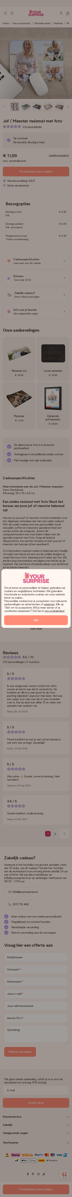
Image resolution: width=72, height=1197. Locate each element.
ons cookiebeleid (54, 611)
